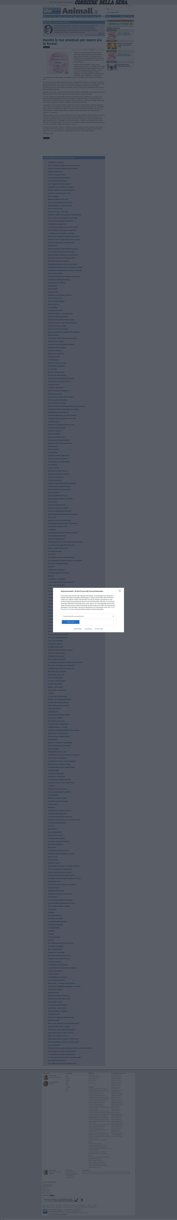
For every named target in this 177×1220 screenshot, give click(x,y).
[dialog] (88, 610)
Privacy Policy (99, 629)
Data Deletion (78, 629)
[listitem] (88, 616)
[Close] (120, 591)
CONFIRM (70, 622)
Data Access (88, 629)
